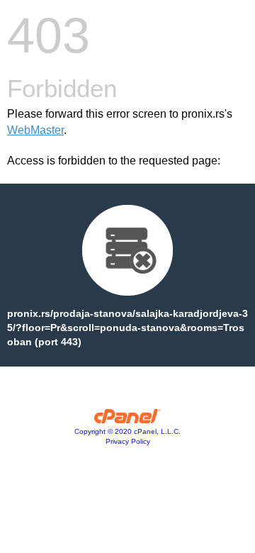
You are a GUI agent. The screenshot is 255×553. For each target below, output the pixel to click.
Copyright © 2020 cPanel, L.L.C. (127, 431)
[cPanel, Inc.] (128, 419)
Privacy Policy (128, 441)
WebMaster (35, 130)
